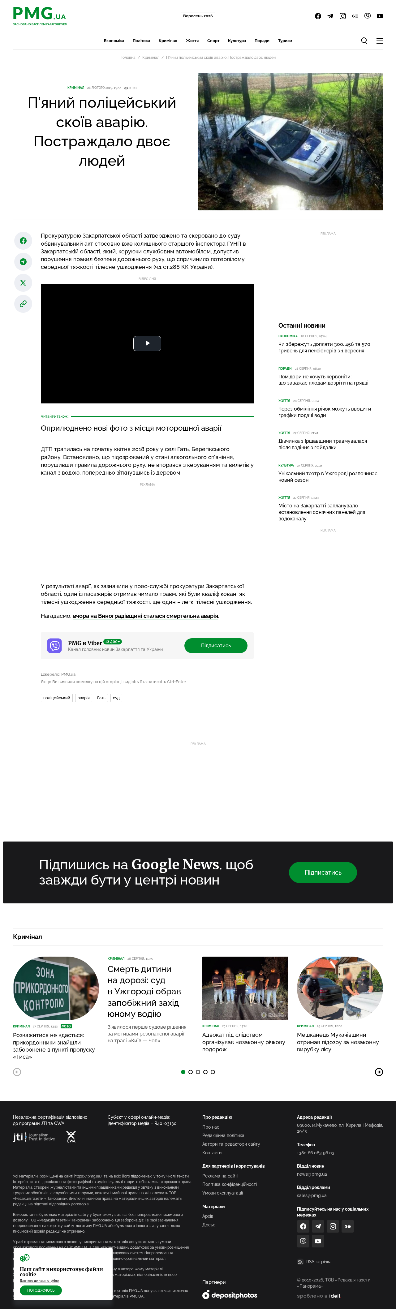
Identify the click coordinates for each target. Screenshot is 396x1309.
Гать (101, 697)
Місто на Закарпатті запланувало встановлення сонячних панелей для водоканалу (321, 512)
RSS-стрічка (319, 1261)
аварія (84, 697)
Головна (128, 57)
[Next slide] (379, 1072)
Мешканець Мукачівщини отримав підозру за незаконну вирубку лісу (338, 1042)
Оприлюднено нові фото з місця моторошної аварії (131, 428)
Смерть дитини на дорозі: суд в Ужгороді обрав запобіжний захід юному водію (144, 991)
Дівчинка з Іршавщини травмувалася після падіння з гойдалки (322, 444)
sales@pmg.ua (312, 1195)
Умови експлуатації (222, 1193)
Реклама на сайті (220, 1175)
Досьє (208, 1224)
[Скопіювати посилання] (23, 304)
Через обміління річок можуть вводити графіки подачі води (324, 412)
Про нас (210, 1127)
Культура (237, 40)
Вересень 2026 (198, 16)
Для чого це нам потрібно (39, 1280)
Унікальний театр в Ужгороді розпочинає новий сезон (327, 477)
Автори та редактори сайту (231, 1144)
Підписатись (216, 645)
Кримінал (168, 40)
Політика (141, 40)
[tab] (183, 1072)
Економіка (114, 40)
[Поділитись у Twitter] (23, 283)
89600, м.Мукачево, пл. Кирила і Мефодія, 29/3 (340, 1128)
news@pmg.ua (312, 1174)
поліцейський (56, 697)
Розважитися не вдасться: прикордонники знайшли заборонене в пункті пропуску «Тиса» (54, 1046)
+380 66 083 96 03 (315, 1152)
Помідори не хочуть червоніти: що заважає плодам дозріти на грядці (323, 380)
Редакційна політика (223, 1135)
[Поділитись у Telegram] (23, 262)
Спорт (213, 40)
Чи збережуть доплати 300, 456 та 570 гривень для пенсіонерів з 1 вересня (324, 347)
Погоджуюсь (40, 1290)
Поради (262, 40)
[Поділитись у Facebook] (23, 241)
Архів (207, 1216)
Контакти (212, 1152)
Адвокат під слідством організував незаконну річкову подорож (243, 1042)
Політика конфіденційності (229, 1184)
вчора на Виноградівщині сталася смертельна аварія (145, 616)
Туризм (285, 40)
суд (116, 697)
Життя (192, 40)
